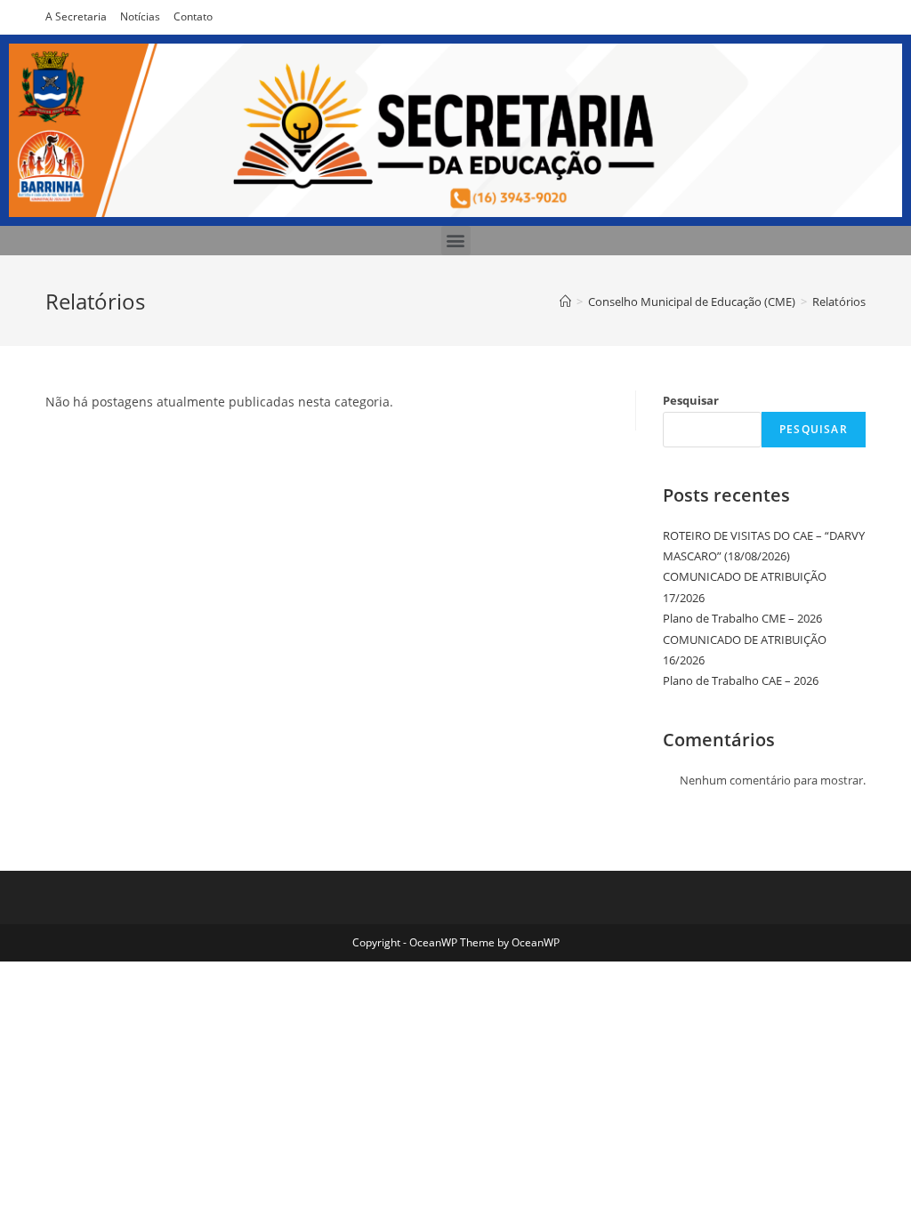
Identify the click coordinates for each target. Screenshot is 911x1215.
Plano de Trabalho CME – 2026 (742, 618)
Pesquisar (691, 400)
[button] (456, 240)
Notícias (140, 16)
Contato (193, 16)
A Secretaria (76, 16)
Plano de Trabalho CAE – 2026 (740, 680)
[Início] (565, 302)
